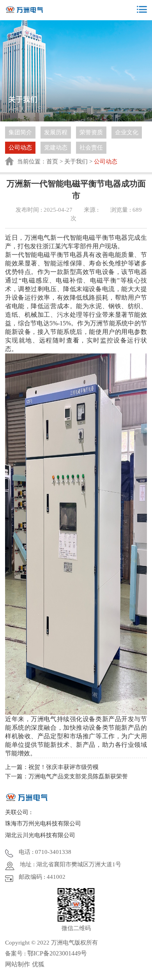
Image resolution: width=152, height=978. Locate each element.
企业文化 (126, 132)
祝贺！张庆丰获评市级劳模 (63, 767)
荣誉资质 (91, 132)
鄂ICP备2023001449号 (57, 953)
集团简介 (20, 132)
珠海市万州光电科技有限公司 (43, 823)
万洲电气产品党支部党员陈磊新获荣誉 (78, 776)
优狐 (38, 964)
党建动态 (55, 147)
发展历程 (55, 132)
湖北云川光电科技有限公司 (40, 835)
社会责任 (91, 147)
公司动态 (20, 147)
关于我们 (76, 161)
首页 (52, 161)
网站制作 (17, 964)
